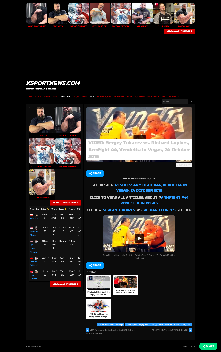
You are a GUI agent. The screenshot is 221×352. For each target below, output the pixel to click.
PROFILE (129, 96)
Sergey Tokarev (119, 210)
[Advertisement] (110, 54)
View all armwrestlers (179, 31)
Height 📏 (45, 208)
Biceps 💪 (63, 208)
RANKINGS (47, 96)
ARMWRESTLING (65, 96)
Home (31, 96)
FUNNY (55, 96)
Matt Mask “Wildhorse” (34, 263)
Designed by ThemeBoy (188, 347)
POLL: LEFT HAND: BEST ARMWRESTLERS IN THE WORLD (172, 330)
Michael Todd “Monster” (34, 233)
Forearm (72, 208)
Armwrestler (34, 208)
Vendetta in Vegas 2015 (183, 324)
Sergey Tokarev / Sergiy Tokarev (151, 324)
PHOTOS (84, 96)
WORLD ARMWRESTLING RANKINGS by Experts (150, 96)
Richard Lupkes (159, 210)
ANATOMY (76, 96)
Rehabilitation (119, 96)
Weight (54, 208)
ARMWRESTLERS (173, 96)
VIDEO (92, 96)
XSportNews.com (53, 83)
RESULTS (38, 96)
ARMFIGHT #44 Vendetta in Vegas (110, 324)
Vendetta (168, 324)
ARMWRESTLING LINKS (103, 96)
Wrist (79, 208)
